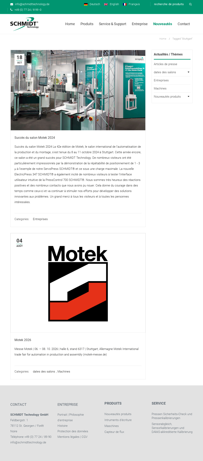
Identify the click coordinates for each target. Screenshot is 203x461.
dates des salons (44, 371)
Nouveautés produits (167, 96)
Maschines (111, 426)
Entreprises (40, 219)
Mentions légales (68, 437)
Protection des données (72, 431)
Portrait (62, 414)
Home (162, 38)
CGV (84, 437)
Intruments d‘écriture (118, 420)
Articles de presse (165, 64)
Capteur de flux (114, 432)
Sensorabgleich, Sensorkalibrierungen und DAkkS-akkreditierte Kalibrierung (172, 428)
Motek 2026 (22, 340)
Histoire (62, 426)
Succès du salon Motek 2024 (34, 138)
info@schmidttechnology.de (28, 442)
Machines (63, 371)
